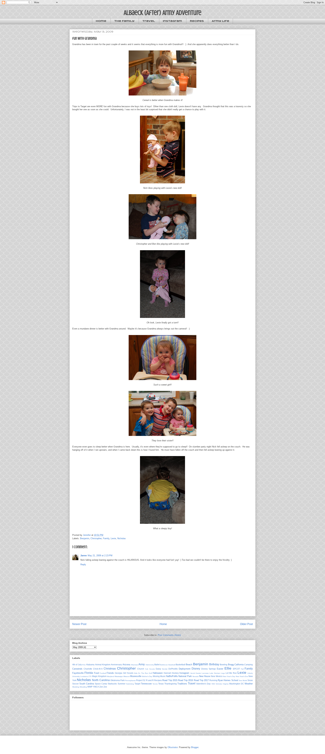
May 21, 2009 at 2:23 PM (100, 555)
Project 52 (140, 680)
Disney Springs (208, 669)
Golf (150, 673)
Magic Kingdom (99, 676)
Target (137, 684)
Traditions (182, 683)
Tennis (155, 684)
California (239, 664)
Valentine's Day (203, 684)
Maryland (110, 676)
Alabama (90, 664)
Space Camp (101, 684)
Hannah (167, 673)
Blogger (194, 747)
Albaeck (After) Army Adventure (162, 12)
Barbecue (164, 665)
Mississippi (119, 676)
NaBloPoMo (172, 676)
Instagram (172, 21)
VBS (213, 684)
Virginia (226, 684)
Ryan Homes (224, 680)
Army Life (220, 21)
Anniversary (116, 664)
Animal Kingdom (102, 664)
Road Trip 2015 (169, 680)
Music (163, 676)
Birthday (214, 664)
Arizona (126, 664)
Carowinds (77, 668)
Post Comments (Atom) (169, 635)
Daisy (158, 669)
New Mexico (216, 676)
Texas (161, 684)
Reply (83, 564)
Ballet (157, 664)
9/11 (84, 665)
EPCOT (236, 669)
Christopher (96, 538)
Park (122, 680)
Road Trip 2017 (201, 680)
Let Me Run (231, 673)
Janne (83, 555)
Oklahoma (115, 680)
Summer (121, 684)
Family (106, 538)
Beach (189, 664)
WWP (89, 687)
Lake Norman (214, 673)
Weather (249, 683)
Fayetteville (78, 673)
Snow (250, 680)
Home (101, 21)
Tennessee (146, 683)
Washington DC (236, 684)
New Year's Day (229, 676)
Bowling (223, 664)
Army (141, 664)
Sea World (243, 680)
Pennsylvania (130, 680)
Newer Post (79, 624)
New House (204, 676)
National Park (185, 676)
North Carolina (101, 680)
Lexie (113, 538)
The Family (124, 21)
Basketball (180, 664)
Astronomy (150, 665)
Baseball (171, 665)
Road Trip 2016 (185, 680)
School (234, 680)
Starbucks (112, 684)
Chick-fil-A (98, 669)
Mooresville (135, 676)
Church (140, 669)
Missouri (126, 676)
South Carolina (86, 683)
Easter (220, 668)
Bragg (231, 664)
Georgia (118, 673)
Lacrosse (205, 673)
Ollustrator (173, 747)
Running (213, 680)
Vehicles (219, 684)
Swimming (130, 684)
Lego (223, 673)
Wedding (75, 687)
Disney (196, 668)
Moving (156, 676)
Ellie (227, 668)
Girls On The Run (141, 673)
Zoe (101, 687)
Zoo (105, 687)
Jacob (192, 673)
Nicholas (121, 538)
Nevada (195, 676)
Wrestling (83, 687)
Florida (88, 672)
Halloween (158, 673)
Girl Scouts (128, 673)
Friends (110, 673)
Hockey (175, 673)
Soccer (75, 684)
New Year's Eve (242, 676)
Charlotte (88, 669)
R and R (150, 680)
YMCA (96, 687)
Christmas (110, 668)
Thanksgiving (170, 684)
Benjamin (84, 538)
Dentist (164, 669)
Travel (148, 21)
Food (96, 673)
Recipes (197, 21)
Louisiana (84, 676)
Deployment (184, 668)
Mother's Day (147, 676)
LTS (89, 676)
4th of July (77, 664)
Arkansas (134, 665)
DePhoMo (173, 669)
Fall (242, 669)
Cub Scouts (150, 669)
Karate (198, 673)
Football (103, 673)
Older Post (246, 624)
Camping (248, 664)
